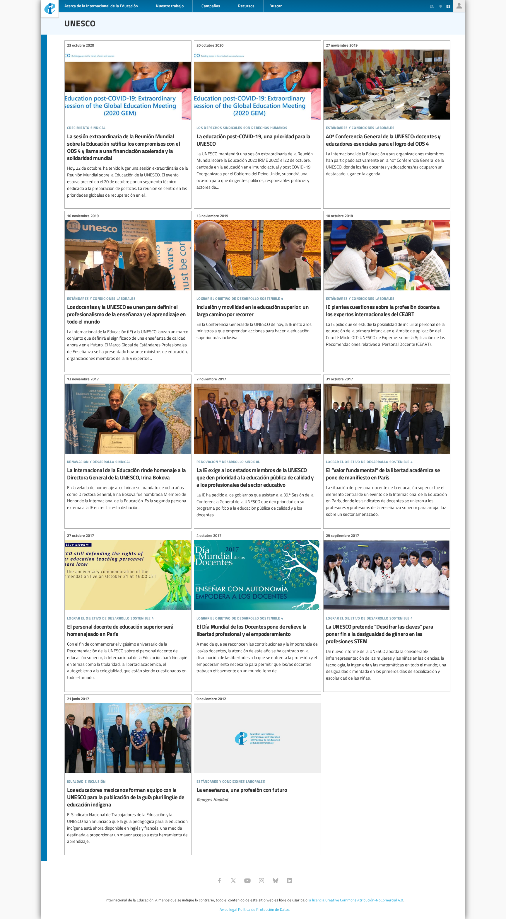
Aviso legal (228, 909)
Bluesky (275, 880)
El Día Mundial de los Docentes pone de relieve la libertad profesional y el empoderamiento (257, 604)
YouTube (247, 880)
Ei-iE (50, 9)
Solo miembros (459, 6)
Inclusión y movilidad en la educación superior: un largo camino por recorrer (257, 277)
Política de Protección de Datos (264, 909)
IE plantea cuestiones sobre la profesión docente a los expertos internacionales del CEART (387, 280)
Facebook (219, 880)
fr (440, 6)
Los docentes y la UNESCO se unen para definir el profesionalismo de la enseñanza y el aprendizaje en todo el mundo (128, 287)
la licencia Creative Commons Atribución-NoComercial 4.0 (355, 900)
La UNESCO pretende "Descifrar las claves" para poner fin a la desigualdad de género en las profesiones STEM (387, 607)
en (432, 6)
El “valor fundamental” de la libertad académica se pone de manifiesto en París (387, 447)
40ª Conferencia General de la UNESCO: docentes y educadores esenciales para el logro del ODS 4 (387, 110)
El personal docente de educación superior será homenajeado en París (128, 607)
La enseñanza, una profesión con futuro (257, 750)
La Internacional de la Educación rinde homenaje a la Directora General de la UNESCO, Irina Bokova (128, 444)
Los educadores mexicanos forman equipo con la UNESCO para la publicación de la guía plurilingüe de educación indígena (128, 771)
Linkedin (289, 880)
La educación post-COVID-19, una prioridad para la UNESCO (257, 117)
